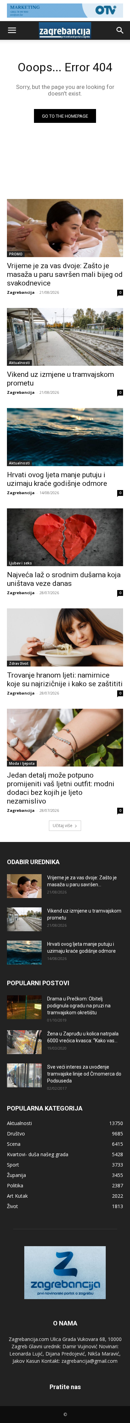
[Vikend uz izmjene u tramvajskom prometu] (65, 337)
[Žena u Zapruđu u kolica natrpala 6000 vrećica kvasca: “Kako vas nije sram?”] (24, 1042)
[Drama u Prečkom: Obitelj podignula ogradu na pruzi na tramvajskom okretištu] (24, 1007)
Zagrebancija (21, 292)
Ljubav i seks (20, 563)
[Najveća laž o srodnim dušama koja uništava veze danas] (65, 537)
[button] (12, 30)
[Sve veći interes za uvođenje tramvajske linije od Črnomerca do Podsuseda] (24, 1075)
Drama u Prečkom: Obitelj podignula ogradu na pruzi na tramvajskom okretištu (79, 1005)
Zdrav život (18, 663)
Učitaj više (62, 825)
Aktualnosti (19, 362)
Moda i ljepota (22, 763)
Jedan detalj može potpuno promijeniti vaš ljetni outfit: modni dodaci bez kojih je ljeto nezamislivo (60, 788)
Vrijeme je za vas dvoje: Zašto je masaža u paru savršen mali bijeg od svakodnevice (65, 274)
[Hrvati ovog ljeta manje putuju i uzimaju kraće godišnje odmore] (65, 437)
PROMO (16, 254)
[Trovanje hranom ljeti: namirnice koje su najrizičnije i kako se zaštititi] (65, 637)
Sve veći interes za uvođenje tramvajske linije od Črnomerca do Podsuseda (84, 1074)
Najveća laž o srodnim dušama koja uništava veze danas (64, 579)
